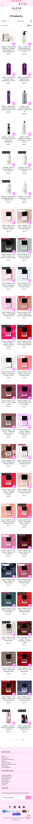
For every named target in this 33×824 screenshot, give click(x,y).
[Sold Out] (29, 222)
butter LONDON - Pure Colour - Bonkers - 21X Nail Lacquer (24, 402)
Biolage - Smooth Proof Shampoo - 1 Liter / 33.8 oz (24, 169)
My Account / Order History (8, 759)
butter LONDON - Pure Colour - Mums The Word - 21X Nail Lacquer (24, 314)
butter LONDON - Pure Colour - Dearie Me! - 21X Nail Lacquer (24, 581)
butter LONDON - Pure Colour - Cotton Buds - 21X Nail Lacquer (8, 373)
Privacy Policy (5, 766)
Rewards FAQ (5, 783)
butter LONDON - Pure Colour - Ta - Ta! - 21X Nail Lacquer (8, 639)
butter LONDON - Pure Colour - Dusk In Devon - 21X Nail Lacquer (24, 698)
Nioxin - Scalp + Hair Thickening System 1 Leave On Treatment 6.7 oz (24, 49)
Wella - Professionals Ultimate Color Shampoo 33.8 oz (24, 79)
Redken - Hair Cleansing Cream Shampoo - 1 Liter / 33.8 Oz (24, 109)
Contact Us (4, 784)
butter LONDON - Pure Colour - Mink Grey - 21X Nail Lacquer (8, 669)
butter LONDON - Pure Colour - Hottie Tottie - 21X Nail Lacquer (8, 521)
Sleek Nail (16, 817)
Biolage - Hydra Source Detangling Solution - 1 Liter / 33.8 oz (8, 198)
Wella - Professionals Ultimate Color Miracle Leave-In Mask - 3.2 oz (9, 108)
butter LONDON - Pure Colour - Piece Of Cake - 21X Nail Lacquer (24, 491)
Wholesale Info (5, 758)
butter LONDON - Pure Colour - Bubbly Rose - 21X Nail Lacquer (8, 462)
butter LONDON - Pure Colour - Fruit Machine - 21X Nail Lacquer (8, 314)
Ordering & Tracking (6, 778)
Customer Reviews (6, 781)
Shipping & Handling (6, 775)
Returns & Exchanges (7, 776)
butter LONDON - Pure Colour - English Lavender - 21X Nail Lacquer (24, 432)
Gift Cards (4, 761)
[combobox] (12, 4)
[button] (28, 816)
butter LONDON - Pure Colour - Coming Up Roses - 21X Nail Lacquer (24, 522)
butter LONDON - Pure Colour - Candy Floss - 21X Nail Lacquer (24, 285)
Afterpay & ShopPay (6, 762)
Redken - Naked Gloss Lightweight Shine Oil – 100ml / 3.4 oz (24, 727)
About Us (4, 756)
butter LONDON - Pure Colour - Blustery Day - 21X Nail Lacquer (24, 462)
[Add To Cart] (13, 44)
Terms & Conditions (6, 767)
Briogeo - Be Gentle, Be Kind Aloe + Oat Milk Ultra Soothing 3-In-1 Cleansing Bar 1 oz (8, 49)
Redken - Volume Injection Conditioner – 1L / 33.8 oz (8, 727)
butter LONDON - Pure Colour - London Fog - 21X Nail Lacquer (24, 256)
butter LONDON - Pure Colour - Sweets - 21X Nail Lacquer (8, 552)
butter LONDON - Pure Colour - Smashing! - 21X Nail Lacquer (24, 610)
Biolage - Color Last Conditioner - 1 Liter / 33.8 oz (24, 198)
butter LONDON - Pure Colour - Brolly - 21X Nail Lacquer (8, 581)
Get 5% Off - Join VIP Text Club (9, 764)
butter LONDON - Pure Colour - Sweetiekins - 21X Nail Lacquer (8, 285)
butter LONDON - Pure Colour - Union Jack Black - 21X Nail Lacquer (8, 256)
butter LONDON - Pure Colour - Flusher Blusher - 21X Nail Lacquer (8, 343)
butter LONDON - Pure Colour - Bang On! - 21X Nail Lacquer (8, 610)
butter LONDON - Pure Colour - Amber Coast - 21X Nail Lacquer (8, 698)
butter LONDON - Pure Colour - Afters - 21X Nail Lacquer (24, 552)
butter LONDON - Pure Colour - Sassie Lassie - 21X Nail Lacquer (24, 227)
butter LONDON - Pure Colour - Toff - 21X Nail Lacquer (8, 402)
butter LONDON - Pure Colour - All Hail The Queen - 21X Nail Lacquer (8, 432)
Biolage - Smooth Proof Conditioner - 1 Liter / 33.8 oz (8, 169)
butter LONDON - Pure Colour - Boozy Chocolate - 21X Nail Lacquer (24, 640)
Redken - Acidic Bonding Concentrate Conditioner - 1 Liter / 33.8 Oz (24, 139)
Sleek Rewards (5, 780)
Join (28, 797)
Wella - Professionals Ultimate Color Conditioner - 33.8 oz (8, 79)
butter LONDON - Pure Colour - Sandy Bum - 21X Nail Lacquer (8, 227)
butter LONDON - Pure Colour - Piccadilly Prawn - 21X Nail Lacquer (8, 492)
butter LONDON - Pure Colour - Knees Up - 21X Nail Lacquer (24, 669)
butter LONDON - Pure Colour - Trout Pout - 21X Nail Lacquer (24, 373)
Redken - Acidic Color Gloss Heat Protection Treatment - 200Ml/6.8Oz (8, 139)
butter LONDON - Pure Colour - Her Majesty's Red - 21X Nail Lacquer (24, 342)
